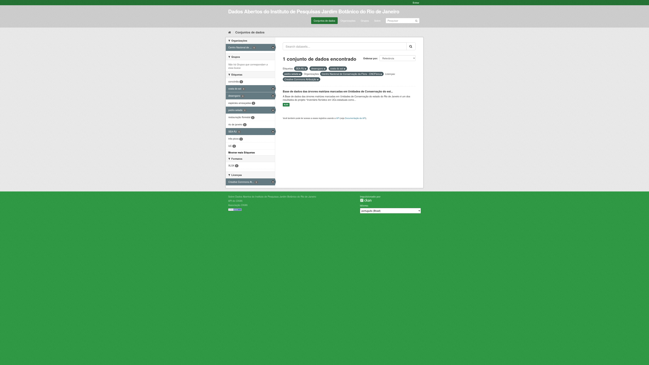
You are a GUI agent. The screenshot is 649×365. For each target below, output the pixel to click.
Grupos (365, 20)
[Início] (229, 32)
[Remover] (305, 68)
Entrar (416, 2)
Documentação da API (355, 118)
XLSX (286, 104)
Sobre (377, 20)
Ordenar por (370, 58)
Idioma (364, 205)
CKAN (365, 200)
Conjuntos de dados (324, 20)
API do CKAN (235, 200)
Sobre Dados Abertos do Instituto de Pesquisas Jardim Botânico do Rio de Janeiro (272, 196)
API (337, 118)
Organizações (348, 20)
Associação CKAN (237, 205)
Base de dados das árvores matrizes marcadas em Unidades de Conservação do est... (338, 91)
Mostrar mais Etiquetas (241, 152)
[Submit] (416, 20)
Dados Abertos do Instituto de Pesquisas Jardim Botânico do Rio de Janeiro (313, 11)
